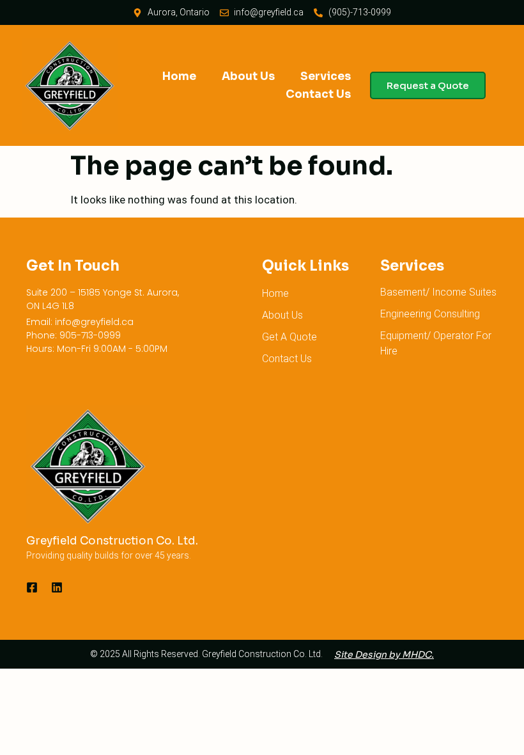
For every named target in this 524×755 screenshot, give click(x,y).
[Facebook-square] (32, 587)
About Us (248, 76)
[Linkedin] (57, 587)
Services (325, 76)
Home (179, 76)
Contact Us (318, 94)
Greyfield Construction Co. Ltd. (112, 541)
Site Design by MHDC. (384, 654)
